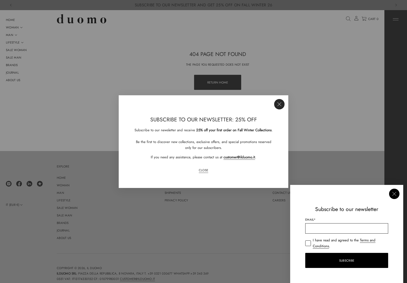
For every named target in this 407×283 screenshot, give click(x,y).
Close (203, 170)
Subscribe (346, 260)
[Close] (279, 104)
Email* (310, 219)
